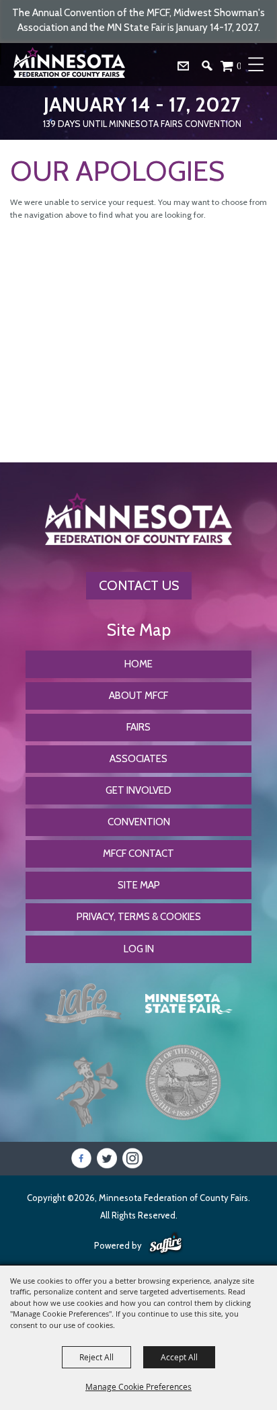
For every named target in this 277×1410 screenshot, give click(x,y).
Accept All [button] (179, 1357)
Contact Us (139, 585)
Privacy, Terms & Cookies (139, 917)
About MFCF (138, 696)
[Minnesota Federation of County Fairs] (70, 64)
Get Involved (138, 790)
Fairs (138, 727)
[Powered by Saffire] (166, 1244)
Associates (138, 759)
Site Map (139, 885)
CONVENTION (139, 822)
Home (138, 664)
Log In (139, 949)
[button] (212, 68)
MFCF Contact (138, 853)
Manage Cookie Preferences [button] (138, 1386)
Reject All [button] (96, 1357)
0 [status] (239, 65)
